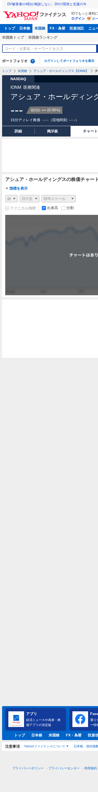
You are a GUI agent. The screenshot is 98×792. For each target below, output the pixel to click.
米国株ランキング (42, 37)
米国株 (39, 28)
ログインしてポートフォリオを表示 (69, 61)
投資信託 (77, 28)
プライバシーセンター (64, 768)
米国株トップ (13, 37)
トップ (9, 28)
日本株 (24, 28)
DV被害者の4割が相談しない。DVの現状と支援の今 (47, 4)
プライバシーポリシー (28, 768)
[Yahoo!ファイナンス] (35, 12)
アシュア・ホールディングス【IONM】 (61, 71)
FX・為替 (57, 28)
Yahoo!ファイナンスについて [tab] (44, 746)
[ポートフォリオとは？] (33, 61)
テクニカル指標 (23, 208)
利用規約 (90, 768)
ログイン (78, 18)
